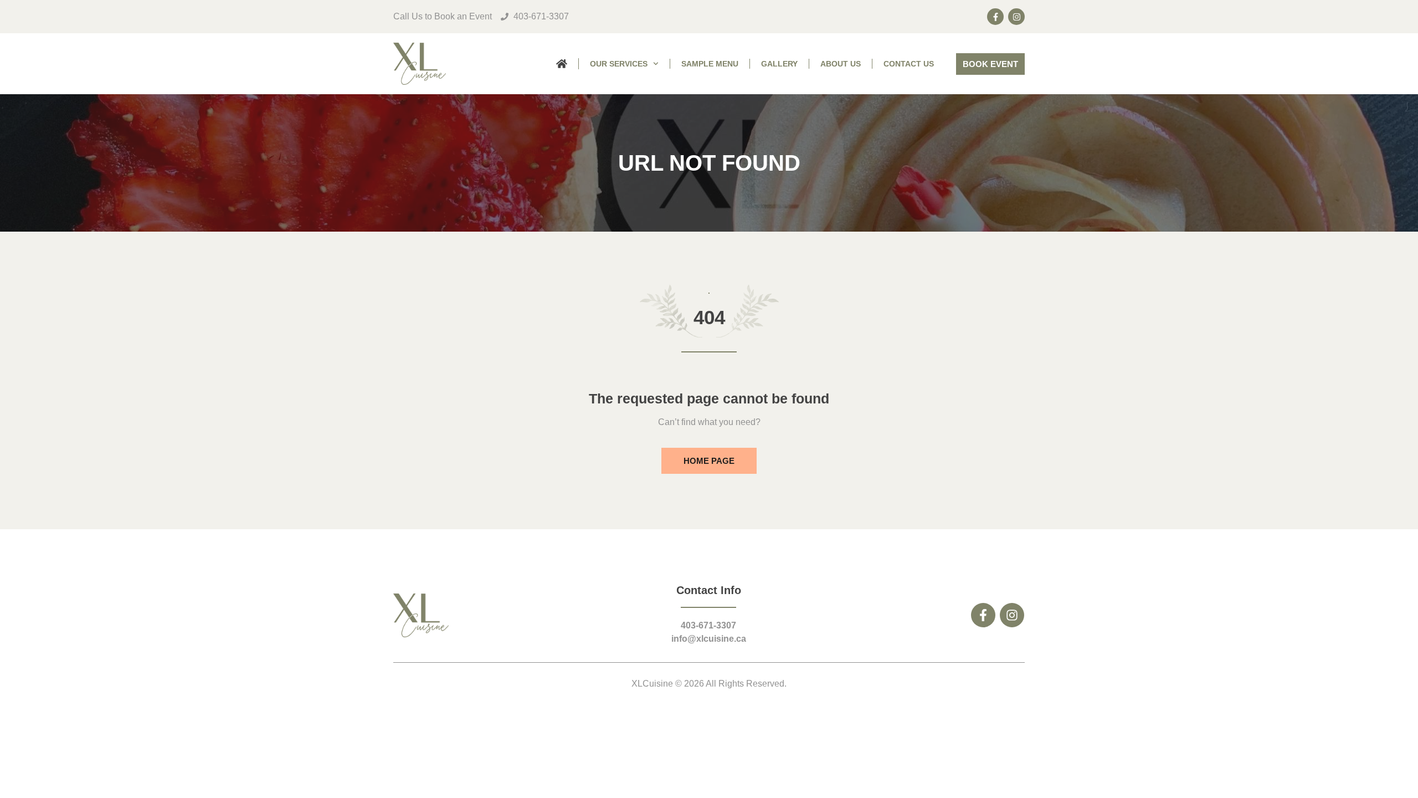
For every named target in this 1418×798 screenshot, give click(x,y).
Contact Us (908, 63)
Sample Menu (709, 63)
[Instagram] (1016, 16)
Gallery (779, 63)
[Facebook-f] (995, 16)
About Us (840, 63)
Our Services (619, 63)
